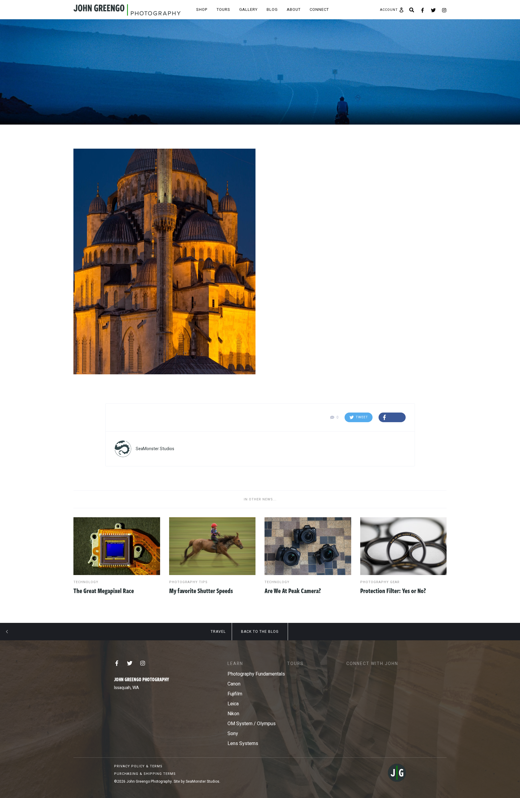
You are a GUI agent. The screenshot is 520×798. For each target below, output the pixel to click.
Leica (233, 703)
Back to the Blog (260, 631)
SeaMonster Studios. (203, 781)
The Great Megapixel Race (103, 590)
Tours (223, 9)
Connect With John (372, 663)
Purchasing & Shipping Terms (145, 773)
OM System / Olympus (252, 723)
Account (389, 10)
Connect (319, 9)
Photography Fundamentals (256, 674)
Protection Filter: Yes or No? (393, 590)
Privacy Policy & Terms (138, 766)
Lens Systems (243, 743)
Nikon (233, 713)
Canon (234, 684)
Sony (233, 733)
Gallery (248, 9)
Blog (272, 9)
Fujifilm (235, 693)
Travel (218, 631)
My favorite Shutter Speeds (201, 590)
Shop (202, 9)
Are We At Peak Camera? (293, 590)
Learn (235, 663)
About (294, 9)
